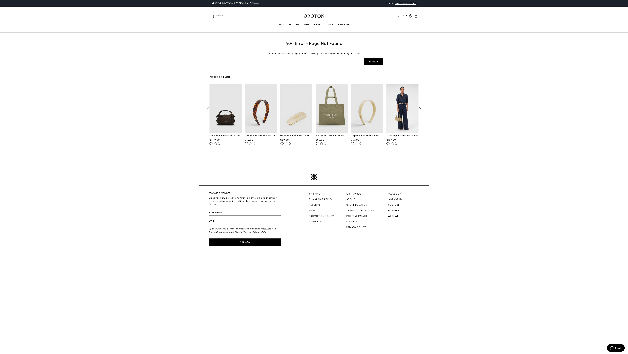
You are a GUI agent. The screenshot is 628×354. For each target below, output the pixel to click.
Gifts (329, 24)
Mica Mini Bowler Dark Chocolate (225, 135)
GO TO (401, 3)
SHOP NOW (236, 3)
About (350, 199)
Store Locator (356, 204)
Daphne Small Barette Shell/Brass (296, 135)
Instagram (395, 199)
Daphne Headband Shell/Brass (367, 135)
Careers (351, 221)
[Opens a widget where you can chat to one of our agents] (616, 348)
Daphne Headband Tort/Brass (261, 135)
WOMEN (294, 24)
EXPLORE (343, 24)
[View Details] (219, 144)
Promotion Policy (321, 216)
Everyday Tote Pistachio (330, 135)
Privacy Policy (356, 227)
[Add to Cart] (215, 144)
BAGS (317, 24)
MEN (306, 24)
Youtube (394, 204)
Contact (315, 221)
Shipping (315, 193)
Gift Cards (353, 193)
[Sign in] (398, 16)
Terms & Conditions (360, 210)
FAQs (312, 210)
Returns (314, 204)
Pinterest (394, 210)
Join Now (244, 242)
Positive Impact (357, 216)
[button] (213, 16)
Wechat (393, 216)
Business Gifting (320, 199)
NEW (281, 24)
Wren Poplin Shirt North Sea (402, 135)
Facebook (394, 193)
